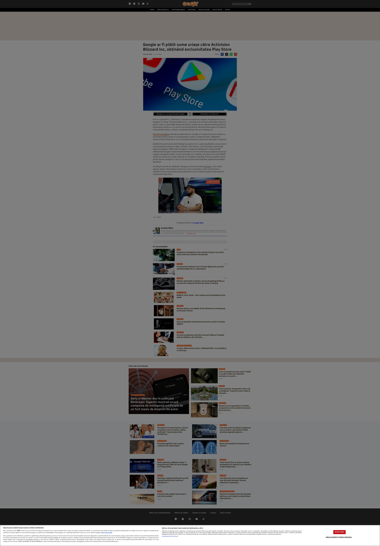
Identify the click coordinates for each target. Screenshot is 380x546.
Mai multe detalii (107, 532)
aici (39, 539)
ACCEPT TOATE (339, 532)
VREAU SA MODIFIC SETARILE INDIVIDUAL (339, 537)
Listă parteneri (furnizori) (170, 536)
